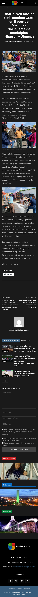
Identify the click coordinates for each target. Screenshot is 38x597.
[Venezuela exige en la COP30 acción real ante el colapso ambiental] (7, 373)
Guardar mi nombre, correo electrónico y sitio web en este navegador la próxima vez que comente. (18, 431)
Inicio (3, 8)
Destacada (10, 8)
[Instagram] (16, 581)
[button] (3, 3)
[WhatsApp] (19, 46)
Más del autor (25, 340)
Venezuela (5, 376)
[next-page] (6, 381)
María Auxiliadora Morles (13, 41)
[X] (14, 46)
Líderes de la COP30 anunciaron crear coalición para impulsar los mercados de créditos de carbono (24, 361)
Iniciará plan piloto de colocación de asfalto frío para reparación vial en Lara (25, 348)
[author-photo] (19, 327)
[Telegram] (29, 46)
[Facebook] (9, 46)
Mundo (4, 361)
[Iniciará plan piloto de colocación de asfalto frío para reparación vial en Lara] (7, 348)
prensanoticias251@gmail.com (24, 567)
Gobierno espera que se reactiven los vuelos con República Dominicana (27, 303)
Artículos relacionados (11, 340)
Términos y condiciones (24, 589)
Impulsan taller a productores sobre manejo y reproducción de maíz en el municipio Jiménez (10, 304)
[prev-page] (3, 381)
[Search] (35, 3)
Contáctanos (11, 589)
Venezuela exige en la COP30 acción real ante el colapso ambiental (24, 373)
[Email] (24, 46)
